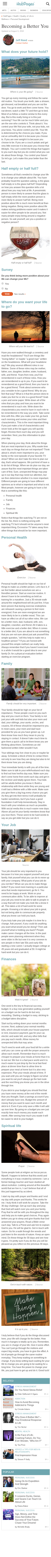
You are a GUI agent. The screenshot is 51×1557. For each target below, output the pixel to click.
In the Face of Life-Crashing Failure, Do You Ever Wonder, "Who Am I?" (28, 1438)
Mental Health (22, 1431)
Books (23, 10)
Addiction (20, 1399)
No (6, 289)
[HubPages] (25, 4)
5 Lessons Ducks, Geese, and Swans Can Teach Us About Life (28, 1499)
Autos (13, 10)
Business (34, 10)
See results (19, 294)
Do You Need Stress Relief (28, 1390)
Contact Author (22, 43)
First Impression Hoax (26, 1455)
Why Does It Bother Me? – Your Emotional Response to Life (28, 1420)
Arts (4, 10)
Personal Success (25, 1478)
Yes (7, 284)
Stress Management (25, 1386)
